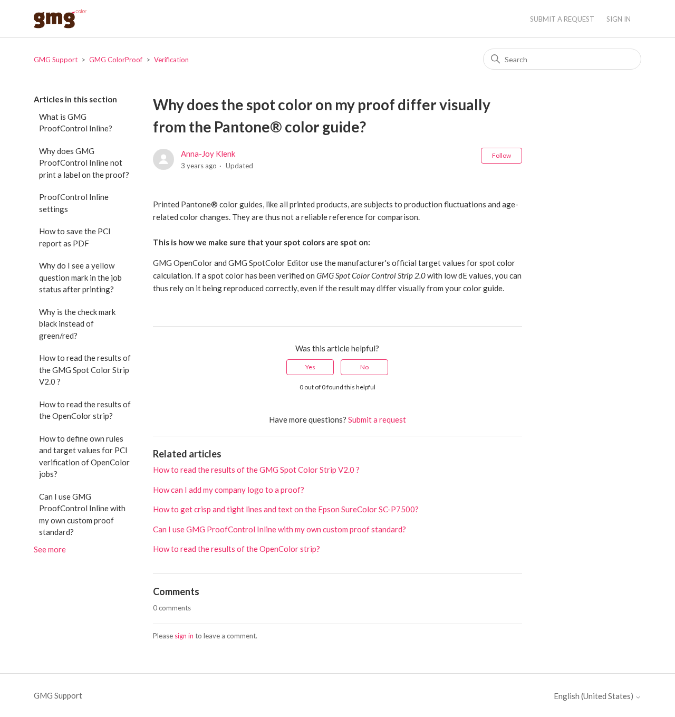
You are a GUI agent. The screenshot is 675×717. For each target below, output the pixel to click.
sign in (184, 636)
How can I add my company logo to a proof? (228, 489)
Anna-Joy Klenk (208, 153)
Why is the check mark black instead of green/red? (77, 323)
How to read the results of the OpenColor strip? (85, 410)
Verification (171, 59)
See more (50, 549)
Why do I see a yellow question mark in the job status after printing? (80, 277)
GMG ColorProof (115, 59)
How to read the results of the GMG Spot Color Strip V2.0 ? (85, 369)
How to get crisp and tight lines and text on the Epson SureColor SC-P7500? (286, 509)
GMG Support (56, 59)
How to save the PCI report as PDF (75, 237)
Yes (310, 367)
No (364, 367)
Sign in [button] (618, 19)
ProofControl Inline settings (74, 203)
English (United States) (594, 696)
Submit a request (562, 19)
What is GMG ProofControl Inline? (75, 122)
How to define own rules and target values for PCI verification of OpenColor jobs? (84, 456)
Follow (501, 155)
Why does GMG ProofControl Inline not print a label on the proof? (84, 162)
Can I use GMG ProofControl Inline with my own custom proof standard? (82, 514)
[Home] (60, 18)
